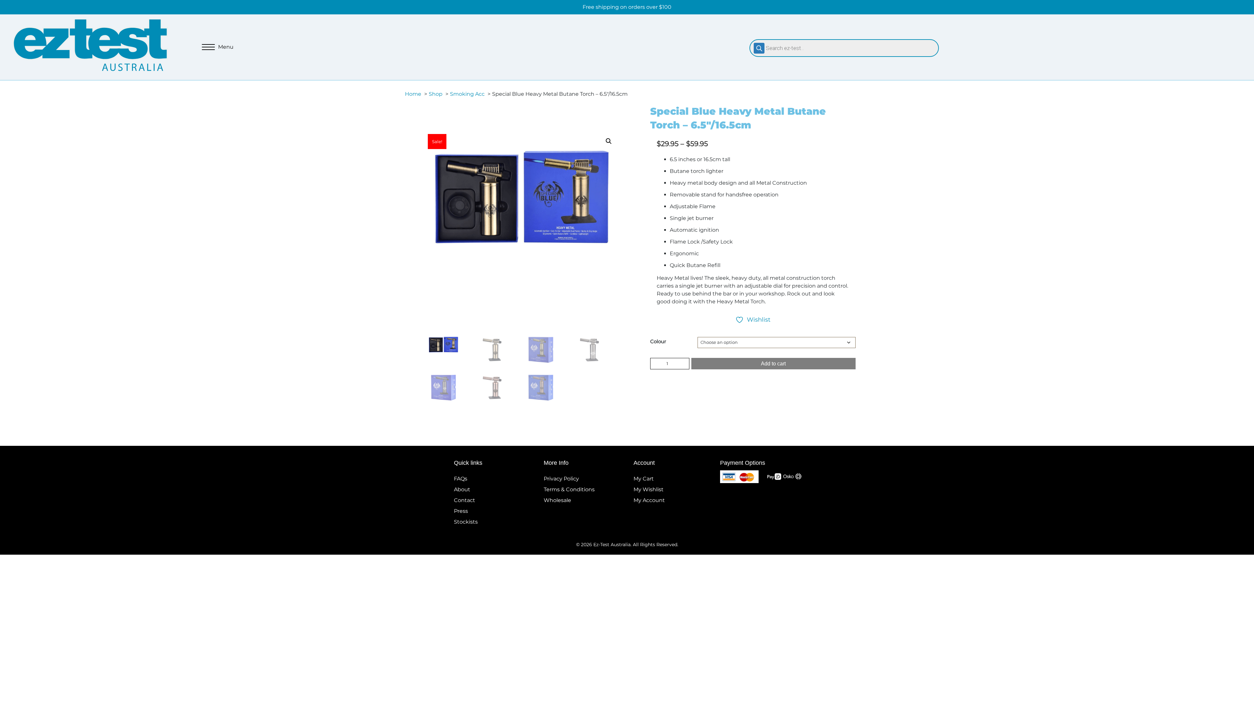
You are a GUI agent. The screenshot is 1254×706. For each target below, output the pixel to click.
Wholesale (557, 500)
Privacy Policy (561, 479)
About (462, 489)
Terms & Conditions (569, 489)
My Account (649, 500)
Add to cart (773, 363)
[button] (609, 141)
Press (461, 511)
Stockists (466, 522)
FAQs (460, 479)
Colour (658, 341)
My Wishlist (649, 489)
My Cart (644, 479)
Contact (464, 500)
